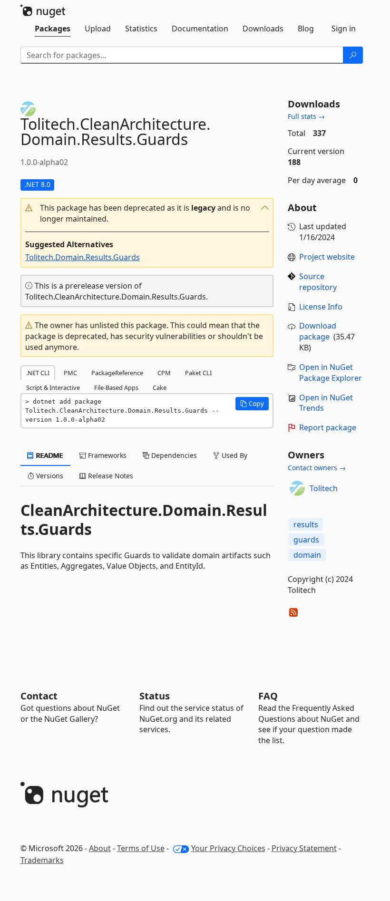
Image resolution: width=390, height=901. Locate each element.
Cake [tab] (159, 387)
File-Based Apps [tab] (116, 387)
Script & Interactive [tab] (53, 387)
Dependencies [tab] (173, 455)
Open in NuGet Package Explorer (330, 372)
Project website (327, 257)
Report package (327, 427)
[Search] (353, 55)
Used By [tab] (233, 455)
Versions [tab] (48, 475)
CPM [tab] (164, 372)
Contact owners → (317, 467)
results (305, 524)
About (100, 848)
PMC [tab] (70, 372)
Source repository (318, 281)
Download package (317, 331)
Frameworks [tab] (106, 455)
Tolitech (324, 488)
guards (306, 539)
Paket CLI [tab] (198, 372)
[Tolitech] (297, 488)
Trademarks (42, 860)
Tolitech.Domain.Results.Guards (82, 257)
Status (154, 695)
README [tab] (48, 455)
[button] (147, 213)
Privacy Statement (304, 848)
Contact (39, 695)
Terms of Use (141, 848)
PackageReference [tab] (117, 372)
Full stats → (306, 116)
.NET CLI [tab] (37, 372)
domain (307, 555)
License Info (320, 306)
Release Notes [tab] (109, 475)
